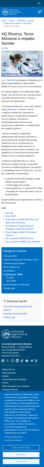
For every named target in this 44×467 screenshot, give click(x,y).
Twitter (7, 360)
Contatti (5, 376)
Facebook (2, 360)
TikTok (22, 360)
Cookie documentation (13, 440)
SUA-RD (9, 213)
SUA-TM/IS (10, 216)
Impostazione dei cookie (21, 448)
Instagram (12, 360)
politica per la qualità (15, 109)
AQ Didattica (9, 271)
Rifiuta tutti (21, 454)
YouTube (26, 360)
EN (39, 3)
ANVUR (7, 310)
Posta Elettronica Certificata (14, 379)
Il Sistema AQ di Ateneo (14, 263)
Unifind (5, 382)
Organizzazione (9, 372)
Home (3, 21)
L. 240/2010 (9, 80)
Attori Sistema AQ (11, 267)
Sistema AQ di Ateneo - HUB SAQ (17, 23)
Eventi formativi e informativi (16, 284)
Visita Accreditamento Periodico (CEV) (21, 259)
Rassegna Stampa (10, 389)
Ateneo (11, 21)
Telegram (31, 360)
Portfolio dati (9, 288)
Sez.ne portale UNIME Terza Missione (22, 241)
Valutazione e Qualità (25, 21)
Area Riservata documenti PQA (18, 306)
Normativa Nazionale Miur (15, 313)
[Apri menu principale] (39, 11)
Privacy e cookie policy (13, 437)
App (36, 360)
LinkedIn (17, 360)
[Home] (11, 12)
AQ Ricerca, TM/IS (13, 274)
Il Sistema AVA (10, 256)
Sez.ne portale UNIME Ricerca (19, 238)
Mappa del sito (8, 369)
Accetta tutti (21, 461)
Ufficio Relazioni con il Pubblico (16, 386)
